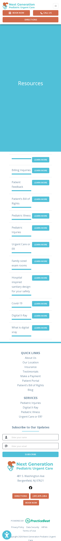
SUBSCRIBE (30, 454)
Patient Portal (30, 380)
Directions (31, 19)
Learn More (40, 159)
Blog (30, 390)
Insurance (30, 367)
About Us (30, 358)
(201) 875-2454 (40, 495)
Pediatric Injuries (30, 403)
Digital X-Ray (30, 407)
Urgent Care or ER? (30, 416)
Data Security (32, 527)
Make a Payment (30, 376)
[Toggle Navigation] (55, 6)
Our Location (31, 362)
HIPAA (44, 527)
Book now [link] (18, 12)
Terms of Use (29, 530)
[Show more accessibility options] (6, 535)
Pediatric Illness (30, 412)
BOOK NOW (32, 502)
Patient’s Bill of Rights (30, 385)
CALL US (47, 12)
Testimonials (30, 371)
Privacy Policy (17, 527)
